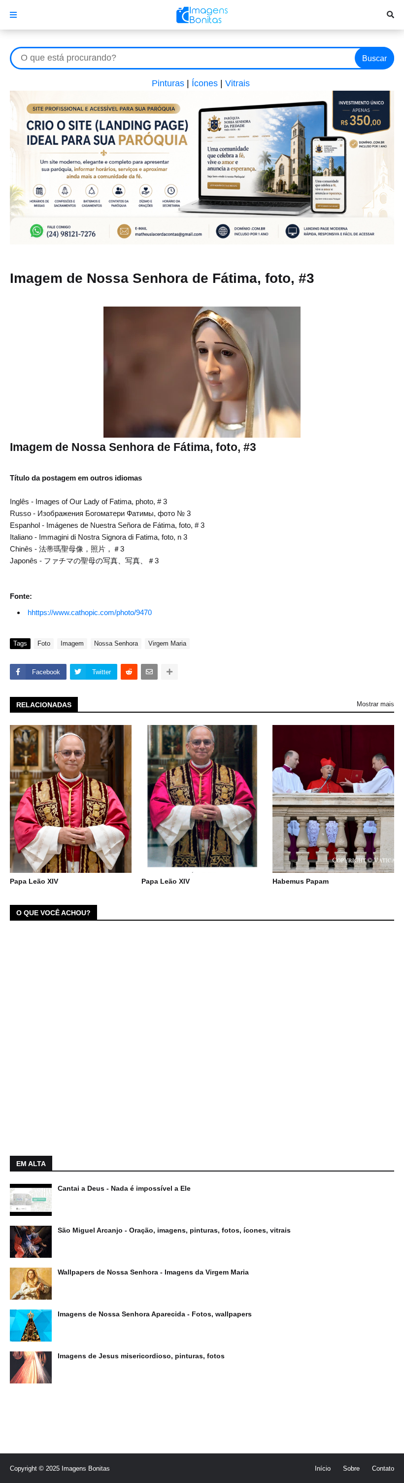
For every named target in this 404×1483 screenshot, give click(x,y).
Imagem (72, 643)
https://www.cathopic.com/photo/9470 (92, 612)
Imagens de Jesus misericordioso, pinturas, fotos (141, 1356)
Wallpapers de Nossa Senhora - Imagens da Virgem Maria (153, 1272)
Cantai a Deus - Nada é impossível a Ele (124, 1188)
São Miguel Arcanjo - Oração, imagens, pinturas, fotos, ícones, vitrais (174, 1230)
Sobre (351, 1468)
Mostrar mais (375, 704)
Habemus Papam (300, 881)
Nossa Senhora (116, 643)
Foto (43, 643)
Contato (383, 1468)
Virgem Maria (167, 643)
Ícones (205, 83)
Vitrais (237, 83)
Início (323, 1468)
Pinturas (168, 83)
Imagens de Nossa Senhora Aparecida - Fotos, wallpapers (155, 1314)
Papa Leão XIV (34, 881)
